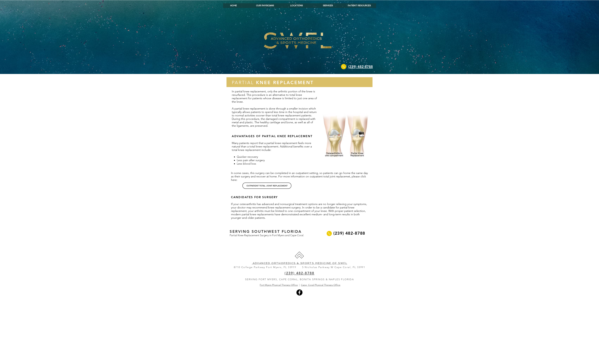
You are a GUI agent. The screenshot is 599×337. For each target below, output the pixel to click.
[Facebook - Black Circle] (299, 292)
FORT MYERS (268, 279)
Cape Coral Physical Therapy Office (320, 284)
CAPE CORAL (288, 279)
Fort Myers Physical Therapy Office (279, 284)
